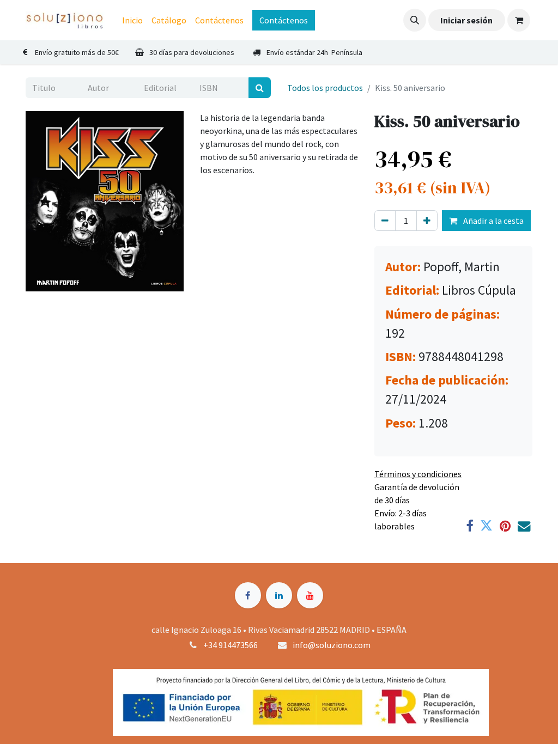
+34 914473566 (230, 644)
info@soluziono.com (332, 644)
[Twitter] (486, 526)
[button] (414, 20)
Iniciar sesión (466, 20)
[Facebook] (469, 526)
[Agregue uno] (427, 220)
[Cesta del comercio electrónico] (518, 20)
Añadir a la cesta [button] (493, 220)
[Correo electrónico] (524, 526)
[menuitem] (132, 20)
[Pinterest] (505, 526)
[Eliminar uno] (385, 220)
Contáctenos (283, 20)
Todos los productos (325, 87)
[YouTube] (310, 595)
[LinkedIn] (279, 595)
